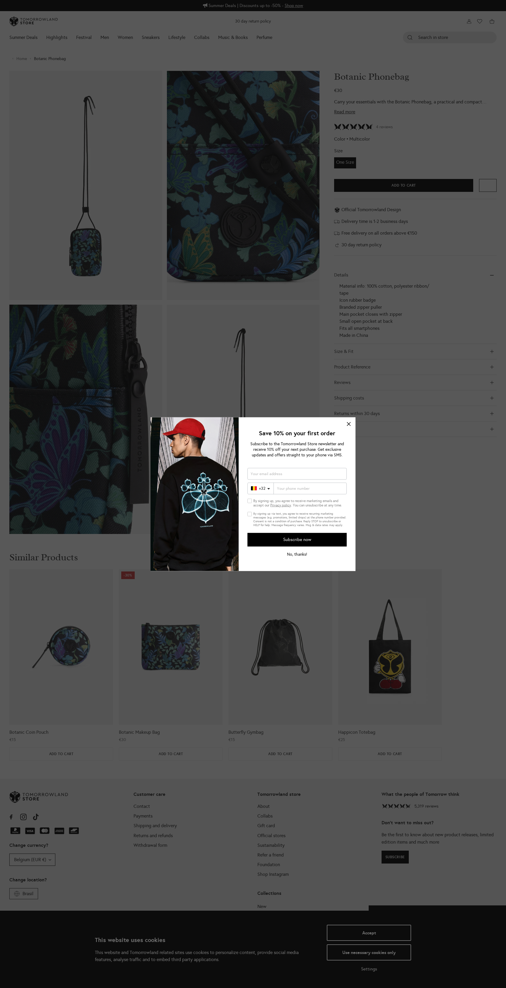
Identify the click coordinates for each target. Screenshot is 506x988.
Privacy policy (280, 505)
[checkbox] (249, 501)
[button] (348, 424)
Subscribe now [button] (297, 539)
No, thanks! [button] (297, 554)
